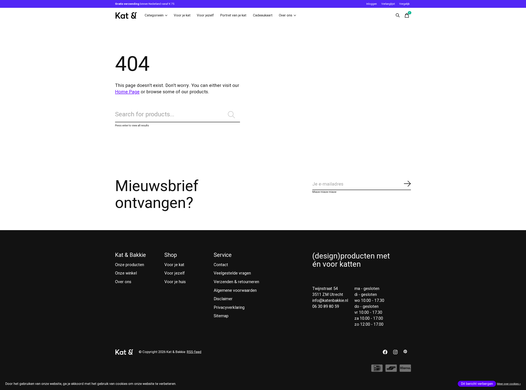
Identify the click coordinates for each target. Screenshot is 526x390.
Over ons (285, 15)
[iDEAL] (377, 370)
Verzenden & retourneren (236, 282)
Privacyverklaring (229, 307)
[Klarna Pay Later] (405, 370)
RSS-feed (194, 352)
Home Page (127, 92)
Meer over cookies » (509, 384)
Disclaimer (223, 299)
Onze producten (129, 265)
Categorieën (154, 15)
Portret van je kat (233, 15)
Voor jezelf (205, 15)
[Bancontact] (391, 370)
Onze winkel (126, 273)
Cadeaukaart (262, 15)
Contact (221, 265)
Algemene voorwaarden (235, 290)
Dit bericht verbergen (477, 383)
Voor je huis (175, 282)
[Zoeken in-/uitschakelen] (398, 15)
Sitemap (221, 316)
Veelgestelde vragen (232, 273)
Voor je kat (182, 15)
